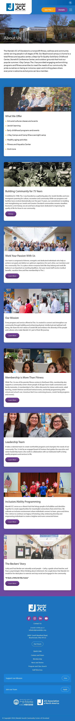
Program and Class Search (38, 666)
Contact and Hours (37, 655)
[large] (28, 618)
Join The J (48, 10)
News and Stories (37, 662)
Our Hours (37, 644)
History (10, 214)
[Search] (70, 2)
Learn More (12, 276)
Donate (61, 10)
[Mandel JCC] (16, 7)
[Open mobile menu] (70, 10)
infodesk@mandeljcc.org (37, 630)
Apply (65, 689)
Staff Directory (37, 670)
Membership (37, 659)
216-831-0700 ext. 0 (37, 628)
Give (65, 678)
